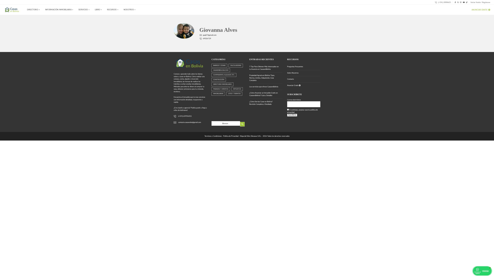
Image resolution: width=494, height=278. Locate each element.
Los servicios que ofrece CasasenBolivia (263, 87)
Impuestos (237, 89)
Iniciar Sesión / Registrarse (480, 2)
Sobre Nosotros (293, 73)
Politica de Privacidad (231, 136)
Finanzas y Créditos (220, 89)
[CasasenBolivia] (12, 10)
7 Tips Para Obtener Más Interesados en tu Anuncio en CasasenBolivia (264, 68)
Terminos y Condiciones (213, 136)
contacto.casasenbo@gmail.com (189, 122)
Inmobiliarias (218, 93)
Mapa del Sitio (245, 136)
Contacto (290, 79)
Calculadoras (235, 65)
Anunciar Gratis (480, 10)
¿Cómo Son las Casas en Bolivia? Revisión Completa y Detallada (261, 103)
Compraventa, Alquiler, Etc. (224, 75)
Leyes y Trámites (234, 93)
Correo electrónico (294, 100)
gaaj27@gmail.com (210, 35)
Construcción (218, 79)
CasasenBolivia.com (220, 70)
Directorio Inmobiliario (222, 84)
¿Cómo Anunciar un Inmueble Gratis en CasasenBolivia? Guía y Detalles (263, 94)
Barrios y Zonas (219, 65)
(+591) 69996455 (444, 2)
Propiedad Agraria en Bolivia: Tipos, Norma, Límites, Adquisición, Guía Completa (262, 78)
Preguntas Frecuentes (295, 67)
